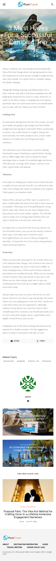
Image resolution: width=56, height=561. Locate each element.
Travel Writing (14, 547)
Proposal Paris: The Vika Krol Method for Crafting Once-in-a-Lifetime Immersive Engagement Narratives (28, 514)
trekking (47, 361)
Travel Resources (28, 20)
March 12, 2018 (24, 49)
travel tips (34, 361)
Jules (21, 522)
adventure (9, 361)
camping (21, 361)
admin (35, 49)
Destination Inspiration (26, 544)
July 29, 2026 (31, 522)
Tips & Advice (28, 413)
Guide (45, 544)
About (6, 544)
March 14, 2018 (24, 455)
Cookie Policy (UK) (36, 547)
